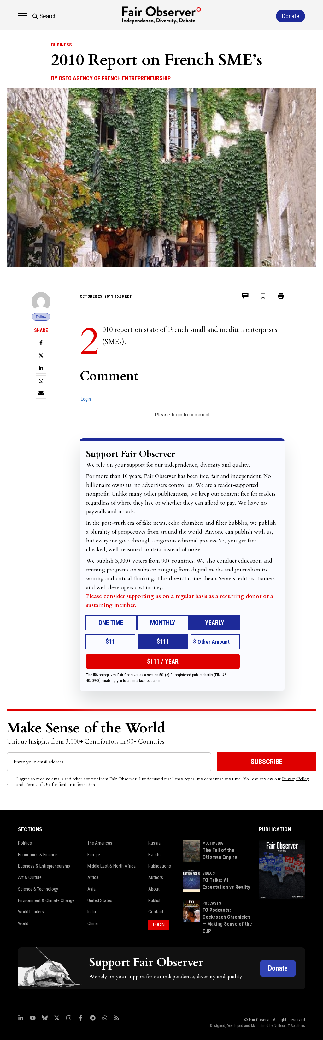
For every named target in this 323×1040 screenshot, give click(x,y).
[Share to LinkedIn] (41, 368)
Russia (154, 843)
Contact (155, 912)
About (154, 889)
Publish (155, 900)
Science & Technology (38, 889)
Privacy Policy (295, 779)
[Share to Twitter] (41, 355)
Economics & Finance (37, 855)
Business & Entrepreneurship (44, 866)
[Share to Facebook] (41, 343)
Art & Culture (30, 877)
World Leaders (31, 912)
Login (86, 399)
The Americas (99, 843)
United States (99, 900)
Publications (159, 866)
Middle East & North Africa (111, 866)
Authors (155, 877)
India (91, 912)
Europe (93, 855)
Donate (278, 968)
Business (61, 45)
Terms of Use (38, 784)
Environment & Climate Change (46, 900)
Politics (25, 843)
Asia (91, 889)
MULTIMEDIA (213, 843)
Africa (92, 877)
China (92, 923)
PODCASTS (212, 903)
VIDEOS (209, 873)
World (23, 923)
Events (154, 855)
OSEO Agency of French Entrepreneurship (115, 78)
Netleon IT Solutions (289, 1026)
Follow (41, 316)
